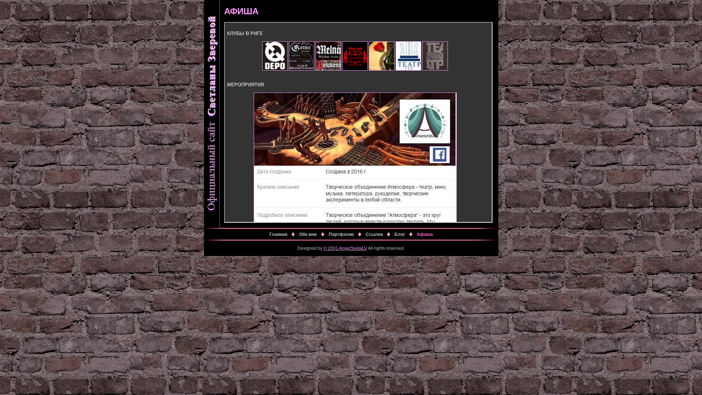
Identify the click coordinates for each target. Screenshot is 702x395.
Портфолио (341, 234)
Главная (278, 234)
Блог (400, 234)
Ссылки (374, 234)
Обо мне (308, 234)
